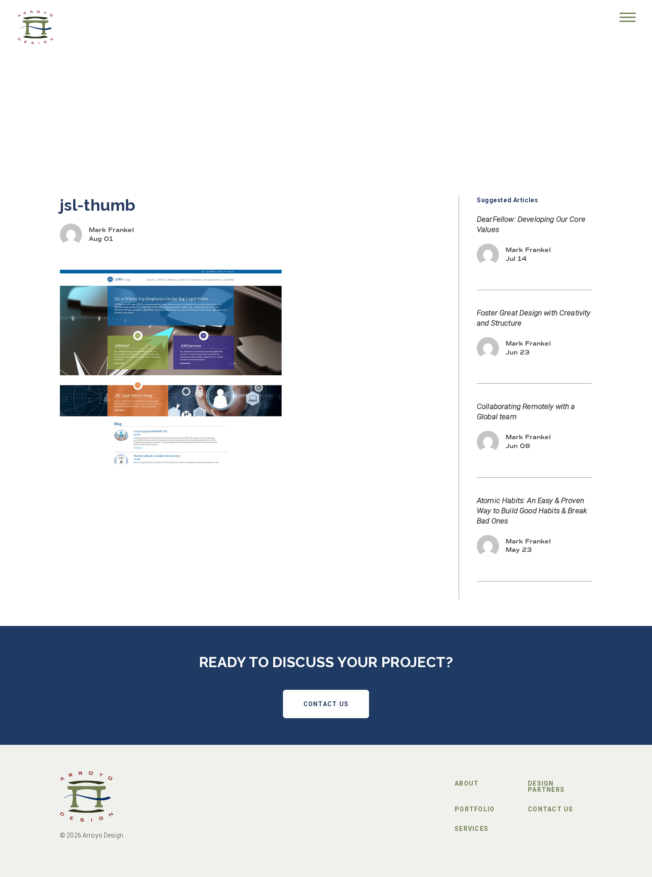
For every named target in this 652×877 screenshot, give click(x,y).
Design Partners (546, 786)
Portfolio (475, 809)
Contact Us (326, 704)
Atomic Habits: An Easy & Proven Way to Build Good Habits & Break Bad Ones (532, 510)
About (467, 783)
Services (471, 828)
